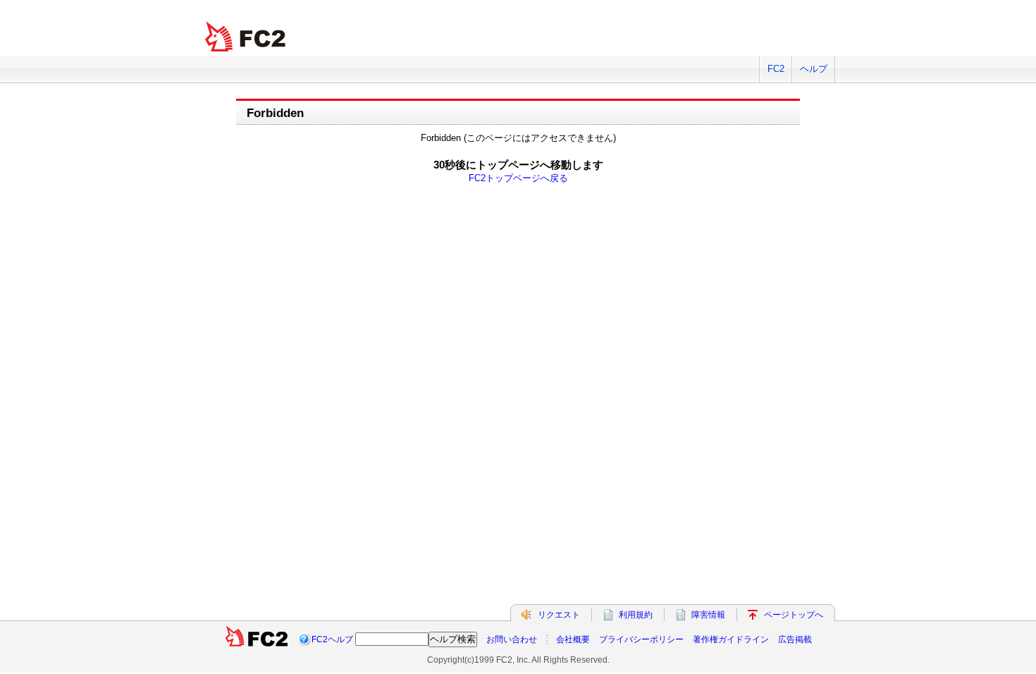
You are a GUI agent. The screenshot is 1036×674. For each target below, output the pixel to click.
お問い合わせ (511, 639)
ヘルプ (813, 68)
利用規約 (636, 615)
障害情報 (708, 615)
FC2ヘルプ (332, 639)
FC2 (775, 68)
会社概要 (573, 639)
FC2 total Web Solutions (246, 37)
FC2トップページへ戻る (518, 178)
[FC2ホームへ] (257, 639)
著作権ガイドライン (731, 639)
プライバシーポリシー (641, 639)
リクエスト (559, 615)
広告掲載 (795, 639)
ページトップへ (793, 615)
